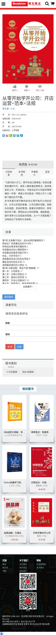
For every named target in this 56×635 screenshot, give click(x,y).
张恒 (39, 536)
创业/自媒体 (28, 372)
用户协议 (23, 568)
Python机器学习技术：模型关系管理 (21, 482)
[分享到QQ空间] (14, 135)
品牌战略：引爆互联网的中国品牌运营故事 (24, 533)
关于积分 (40, 568)
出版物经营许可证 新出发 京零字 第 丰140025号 (22, 624)
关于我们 (23, 564)
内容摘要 (8, 173)
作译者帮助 (41, 564)
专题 (4, 571)
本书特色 (22, 173)
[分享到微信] (10, 135)
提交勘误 (8, 297)
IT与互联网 (11, 372)
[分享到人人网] (21, 135)
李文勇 (5, 109)
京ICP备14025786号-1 (11, 622)
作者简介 (34, 173)
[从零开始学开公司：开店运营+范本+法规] (28, 49)
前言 (47, 172)
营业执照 (45, 624)
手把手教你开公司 (41, 533)
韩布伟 (39, 486)
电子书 (5, 568)
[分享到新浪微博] (7, 135)
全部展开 (27, 287)
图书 (4, 564)
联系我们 (23, 571)
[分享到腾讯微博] (18, 135)
